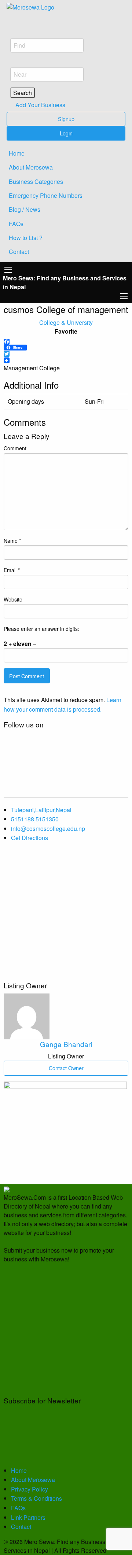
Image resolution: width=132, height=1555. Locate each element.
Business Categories (36, 181)
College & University (66, 322)
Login (66, 133)
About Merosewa (31, 167)
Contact (19, 251)
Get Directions (29, 837)
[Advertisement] (66, 915)
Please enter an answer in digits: (41, 628)
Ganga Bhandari (66, 1044)
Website (13, 599)
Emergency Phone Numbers (45, 195)
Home (17, 153)
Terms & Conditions (36, 1498)
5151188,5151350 (35, 819)
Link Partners (28, 1517)
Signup (66, 119)
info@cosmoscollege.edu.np (48, 828)
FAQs (16, 223)
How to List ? (26, 237)
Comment (15, 448)
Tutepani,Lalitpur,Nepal (41, 810)
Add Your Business (39, 105)
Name (12, 540)
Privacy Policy (29, 1489)
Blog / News (24, 209)
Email (12, 570)
